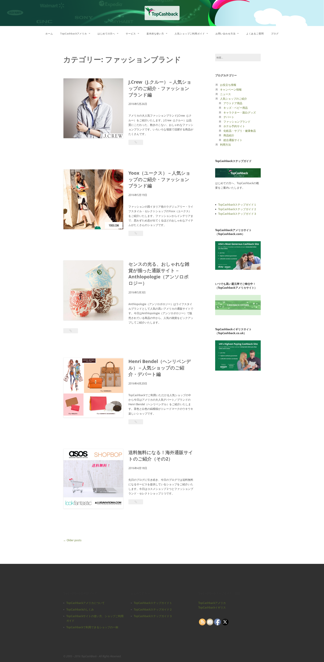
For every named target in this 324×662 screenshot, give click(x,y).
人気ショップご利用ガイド (190, 33)
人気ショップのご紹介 (233, 99)
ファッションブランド (236, 121)
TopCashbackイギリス (212, 607)
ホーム (49, 33)
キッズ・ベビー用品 (235, 108)
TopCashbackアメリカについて (85, 603)
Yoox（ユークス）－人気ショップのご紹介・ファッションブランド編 (159, 179)
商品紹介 (228, 135)
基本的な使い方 (155, 33)
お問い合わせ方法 (225, 33)
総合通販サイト (232, 140)
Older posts (72, 540)
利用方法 (225, 144)
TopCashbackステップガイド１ (237, 204)
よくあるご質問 (255, 33)
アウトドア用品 (232, 103)
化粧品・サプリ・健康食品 (239, 131)
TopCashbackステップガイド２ (237, 209)
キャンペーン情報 (231, 89)
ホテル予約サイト (234, 126)
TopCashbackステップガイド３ (237, 214)
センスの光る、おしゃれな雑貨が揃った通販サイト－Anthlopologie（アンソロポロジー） (158, 273)
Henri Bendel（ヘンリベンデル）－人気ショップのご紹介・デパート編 (159, 367)
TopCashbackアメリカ (73, 33)
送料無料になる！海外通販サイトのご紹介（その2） (160, 455)
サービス (131, 33)
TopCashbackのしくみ (80, 609)
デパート (228, 117)
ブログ (275, 33)
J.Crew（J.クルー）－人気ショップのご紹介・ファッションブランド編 (159, 88)
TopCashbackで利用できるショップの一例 (92, 627)
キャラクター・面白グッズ (239, 112)
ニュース (225, 94)
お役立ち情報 (228, 85)
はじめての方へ (106, 33)
